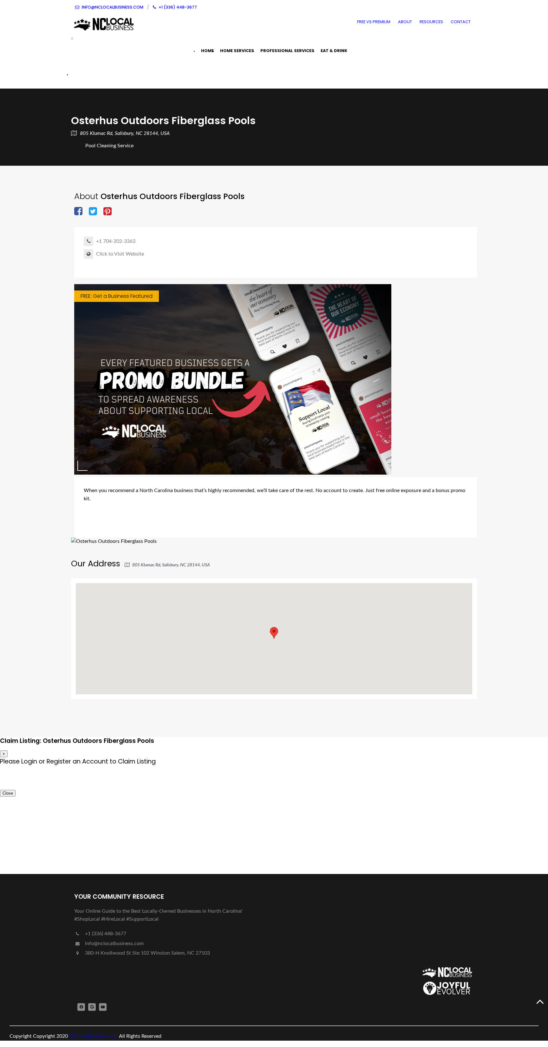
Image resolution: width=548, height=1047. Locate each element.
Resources (431, 21)
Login (19, 781)
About (405, 21)
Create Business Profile (112, 74)
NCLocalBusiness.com (93, 1036)
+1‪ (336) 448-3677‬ (105, 933)
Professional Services (287, 50)
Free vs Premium (373, 21)
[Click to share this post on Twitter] (93, 211)
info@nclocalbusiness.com (114, 943)
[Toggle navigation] (72, 38)
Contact (461, 21)
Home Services (237, 50)
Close (8, 793)
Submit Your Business (110, 847)
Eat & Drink (334, 50)
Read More (287, 520)
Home (207, 50)
